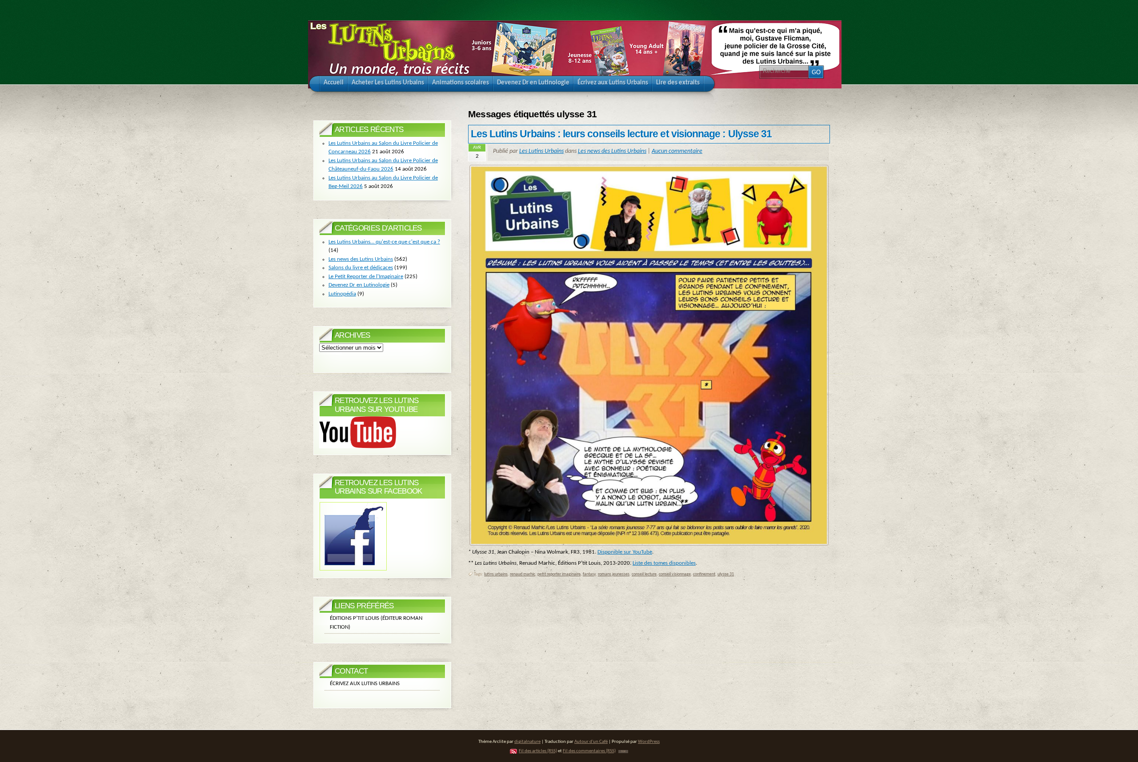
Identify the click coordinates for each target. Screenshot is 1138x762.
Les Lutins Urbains (541, 151)
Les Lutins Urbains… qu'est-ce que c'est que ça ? (384, 242)
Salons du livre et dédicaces (361, 268)
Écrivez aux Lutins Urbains (365, 683)
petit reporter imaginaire (559, 574)
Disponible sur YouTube (624, 552)
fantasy (589, 574)
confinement (704, 574)
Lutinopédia (342, 294)
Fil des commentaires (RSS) (589, 751)
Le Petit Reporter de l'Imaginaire (366, 276)
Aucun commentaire (677, 151)
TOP (623, 751)
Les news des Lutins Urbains (612, 151)
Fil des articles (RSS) (538, 751)
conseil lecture (644, 574)
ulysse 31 (725, 574)
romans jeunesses (613, 574)
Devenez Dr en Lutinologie (359, 285)
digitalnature (527, 741)
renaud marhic (522, 574)
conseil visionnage (675, 574)
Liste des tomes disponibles (664, 563)
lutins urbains (496, 574)
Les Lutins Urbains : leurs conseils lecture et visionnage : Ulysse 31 (621, 134)
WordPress (649, 741)
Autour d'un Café (591, 741)
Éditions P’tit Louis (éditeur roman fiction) (376, 622)
